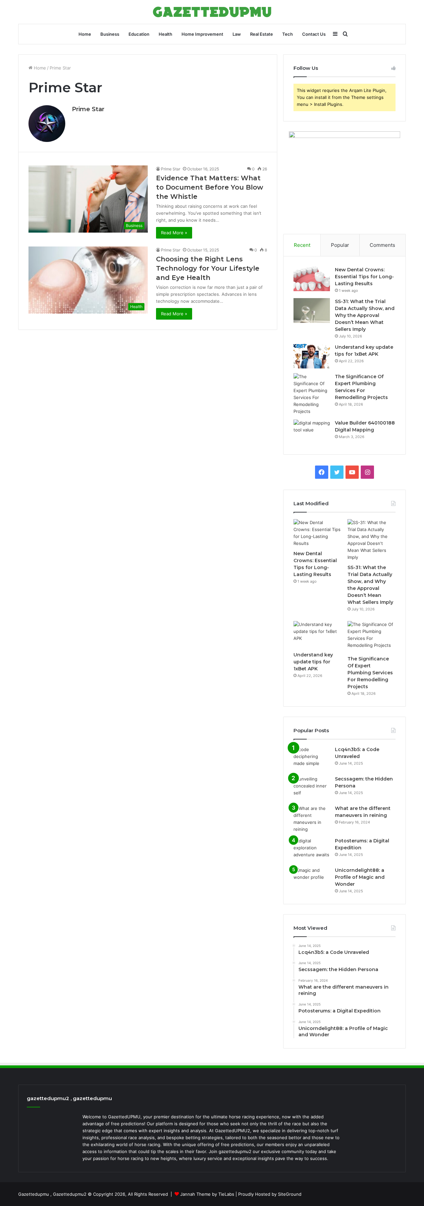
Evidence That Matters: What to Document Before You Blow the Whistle (209, 187)
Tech (287, 34)
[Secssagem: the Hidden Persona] (311, 788)
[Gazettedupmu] (212, 12)
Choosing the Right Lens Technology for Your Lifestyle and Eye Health (207, 268)
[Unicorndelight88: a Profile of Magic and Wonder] (311, 879)
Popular (340, 245)
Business (109, 34)
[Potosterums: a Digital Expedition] (311, 849)
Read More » (174, 232)
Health (165, 34)
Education (139, 34)
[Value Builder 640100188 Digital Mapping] (311, 432)
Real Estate (261, 34)
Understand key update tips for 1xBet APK (313, 662)
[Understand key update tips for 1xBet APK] (311, 356)
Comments (382, 245)
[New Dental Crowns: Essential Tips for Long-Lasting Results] (311, 278)
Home (85, 34)
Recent (302, 245)
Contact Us (314, 34)
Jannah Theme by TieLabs (207, 1194)
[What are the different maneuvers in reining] (311, 819)
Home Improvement (202, 34)
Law (237, 34)
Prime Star (88, 109)
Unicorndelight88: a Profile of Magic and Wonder (360, 877)
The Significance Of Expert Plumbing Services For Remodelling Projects (370, 673)
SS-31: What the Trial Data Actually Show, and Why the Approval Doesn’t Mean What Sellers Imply (365, 315)
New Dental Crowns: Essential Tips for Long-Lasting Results (364, 277)
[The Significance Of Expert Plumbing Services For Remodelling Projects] (311, 394)
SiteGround (289, 1194)
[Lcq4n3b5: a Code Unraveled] (311, 758)
